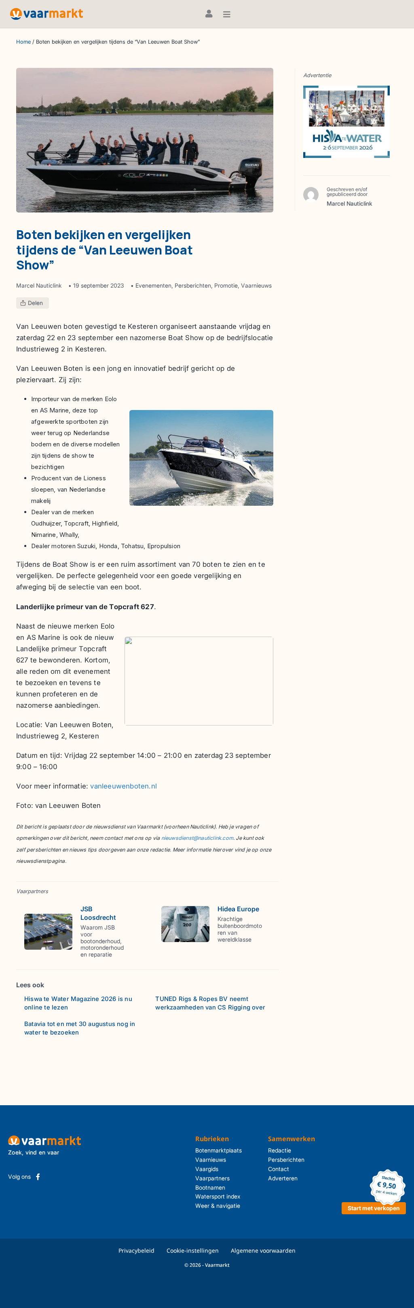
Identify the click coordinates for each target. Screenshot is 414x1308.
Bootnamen (210, 1187)
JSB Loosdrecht (98, 913)
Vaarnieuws (256, 285)
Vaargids (206, 1168)
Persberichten (193, 285)
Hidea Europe (238, 909)
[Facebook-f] (38, 1176)
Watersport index (218, 1196)
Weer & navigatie (217, 1205)
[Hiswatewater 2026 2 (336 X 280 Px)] (346, 121)
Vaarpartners (212, 1178)
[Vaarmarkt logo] (46, 14)
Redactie (279, 1150)
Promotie (226, 285)
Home (23, 42)
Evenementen (153, 285)
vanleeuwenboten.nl (123, 786)
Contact (278, 1168)
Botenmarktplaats (218, 1150)
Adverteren (283, 1178)
